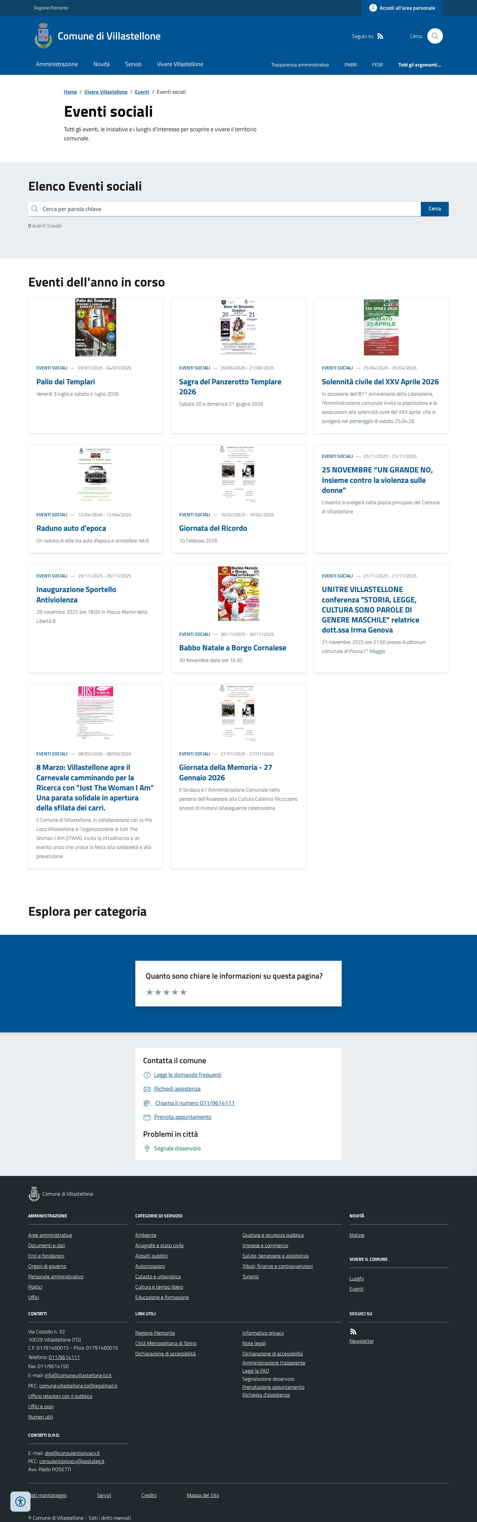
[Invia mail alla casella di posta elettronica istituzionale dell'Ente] (78, 1375)
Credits (148, 1495)
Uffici (33, 1297)
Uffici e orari (41, 1406)
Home (70, 92)
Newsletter (361, 1341)
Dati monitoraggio (47, 1495)
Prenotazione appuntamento (273, 1387)
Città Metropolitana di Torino (165, 1343)
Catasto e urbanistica (158, 1276)
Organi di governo (47, 1266)
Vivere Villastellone (180, 64)
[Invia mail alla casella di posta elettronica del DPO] (72, 1453)
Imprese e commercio (265, 1245)
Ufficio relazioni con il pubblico (60, 1396)
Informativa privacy (263, 1333)
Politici (35, 1287)
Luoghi (356, 1278)
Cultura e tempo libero (159, 1287)
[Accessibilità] (20, 1501)
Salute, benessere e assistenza (275, 1256)
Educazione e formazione (162, 1297)
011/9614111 (64, 1357)
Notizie (356, 1235)
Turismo (250, 1276)
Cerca (435, 208)
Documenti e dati (46, 1245)
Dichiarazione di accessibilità (165, 1353)
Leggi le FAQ (255, 1371)
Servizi (133, 64)
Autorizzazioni (150, 1266)
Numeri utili (40, 1417)
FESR (377, 64)
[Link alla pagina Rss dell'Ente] (353, 1332)
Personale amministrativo (55, 1276)
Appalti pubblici (151, 1256)
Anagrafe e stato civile (159, 1245)
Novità (101, 64)
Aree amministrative (50, 1235)
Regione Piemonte (51, 7)
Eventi (142, 92)
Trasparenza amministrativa (300, 64)
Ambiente (145, 1235)
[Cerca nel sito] (432, 36)
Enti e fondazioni (46, 1256)
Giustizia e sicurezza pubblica (273, 1235)
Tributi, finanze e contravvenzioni (277, 1266)
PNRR (351, 64)
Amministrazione (57, 64)
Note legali (254, 1343)
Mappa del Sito (203, 1495)
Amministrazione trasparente (273, 1362)
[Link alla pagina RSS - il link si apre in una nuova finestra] (380, 36)
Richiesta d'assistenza (266, 1395)
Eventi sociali (51, 367)
